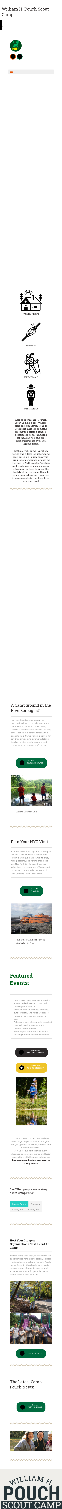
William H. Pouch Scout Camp (25, 11)
